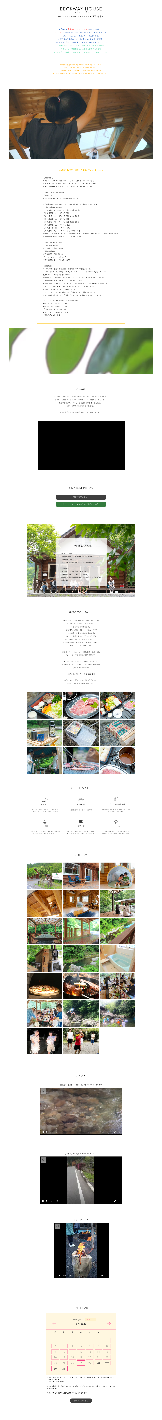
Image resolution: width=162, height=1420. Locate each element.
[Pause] (43, 1132)
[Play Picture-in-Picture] (115, 1132)
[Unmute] (46, 1132)
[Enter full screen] (118, 1132)
